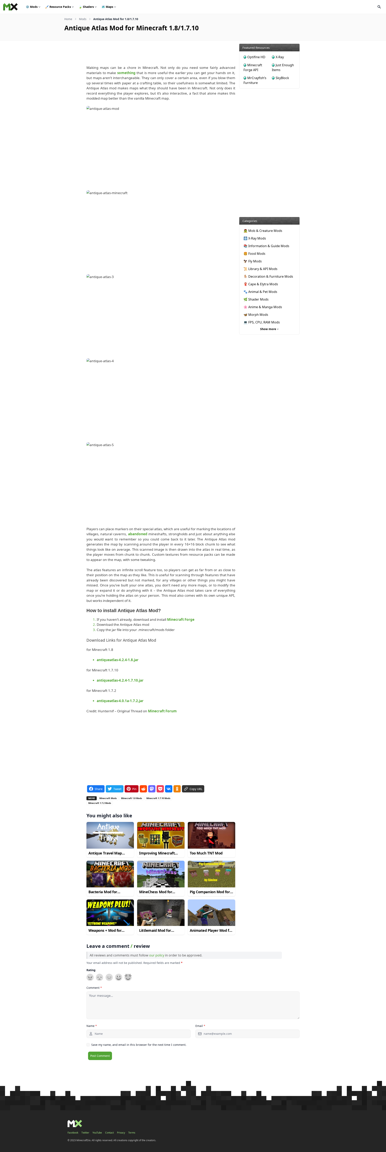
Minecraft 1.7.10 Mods (158, 798)
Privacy (121, 1132)
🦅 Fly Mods (252, 261)
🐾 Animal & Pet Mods (260, 292)
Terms (131, 1132)
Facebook (73, 1132)
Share (99, 789)
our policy (156, 955)
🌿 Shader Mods (256, 299)
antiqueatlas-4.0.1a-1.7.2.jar (120, 700)
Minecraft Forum (162, 711)
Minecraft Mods (108, 798)
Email (200, 1026)
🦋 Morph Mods (255, 314)
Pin (134, 789)
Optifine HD (256, 57)
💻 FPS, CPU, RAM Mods (261, 322)
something (126, 72)
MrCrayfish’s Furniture (254, 80)
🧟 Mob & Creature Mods (262, 230)
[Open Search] (379, 6)
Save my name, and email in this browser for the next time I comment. (138, 1045)
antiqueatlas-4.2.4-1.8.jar (118, 660)
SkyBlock (282, 78)
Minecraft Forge (180, 619)
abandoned (137, 534)
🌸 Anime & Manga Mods (262, 307)
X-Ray (280, 57)
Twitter (85, 1132)
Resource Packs (58, 7)
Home (68, 19)
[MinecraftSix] (10, 6)
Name (91, 1026)
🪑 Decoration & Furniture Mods (268, 276)
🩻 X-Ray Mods (254, 238)
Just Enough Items (283, 67)
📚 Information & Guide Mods (266, 246)
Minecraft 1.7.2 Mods (99, 802)
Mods (32, 7)
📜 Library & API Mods (260, 269)
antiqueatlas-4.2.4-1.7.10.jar (120, 680)
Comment (94, 988)
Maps (107, 7)
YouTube (97, 1132)
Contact (109, 1132)
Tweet (117, 789)
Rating (90, 970)
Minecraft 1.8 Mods (131, 798)
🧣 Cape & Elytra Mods (260, 284)
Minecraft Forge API (252, 67)
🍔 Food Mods (254, 253)
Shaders (86, 7)
